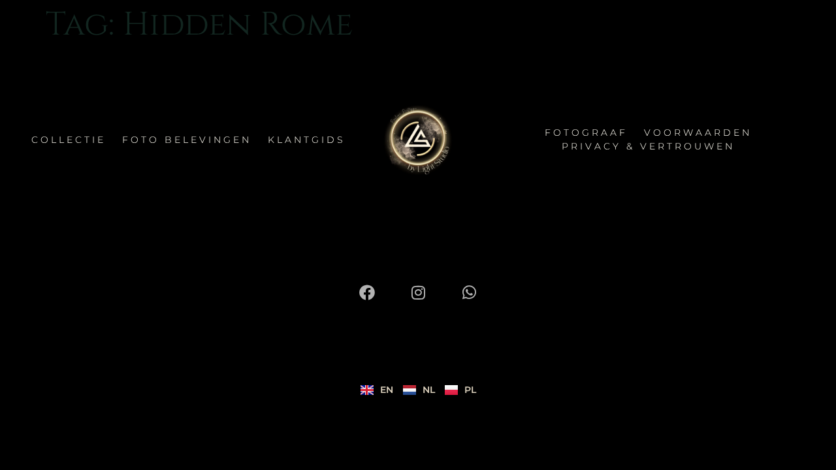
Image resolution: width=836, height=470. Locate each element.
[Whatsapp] (469, 292)
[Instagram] (418, 292)
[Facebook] (367, 292)
